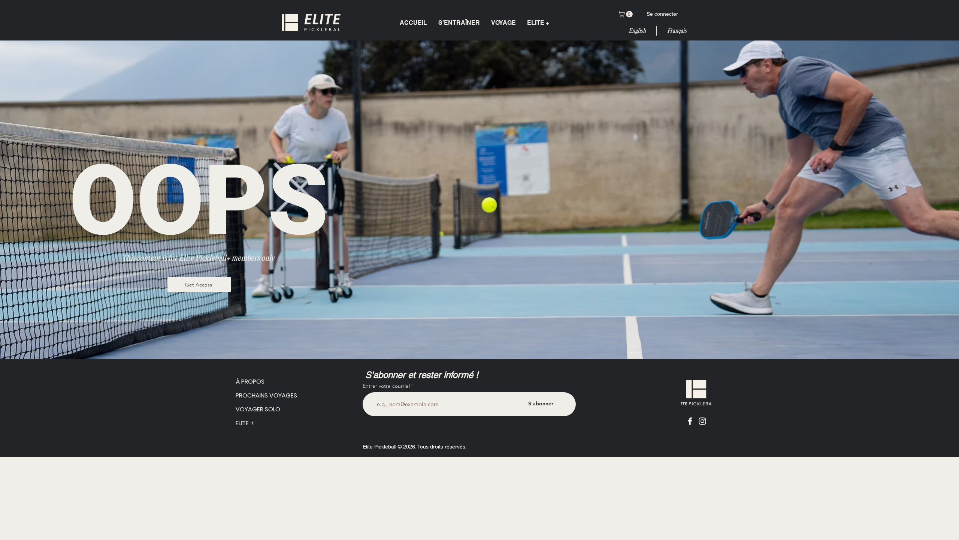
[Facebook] (690, 421)
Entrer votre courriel (386, 385)
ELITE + (245, 423)
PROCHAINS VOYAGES (254, 395)
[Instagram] (702, 421)
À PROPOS (250, 381)
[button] (626, 14)
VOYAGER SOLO (254, 409)
